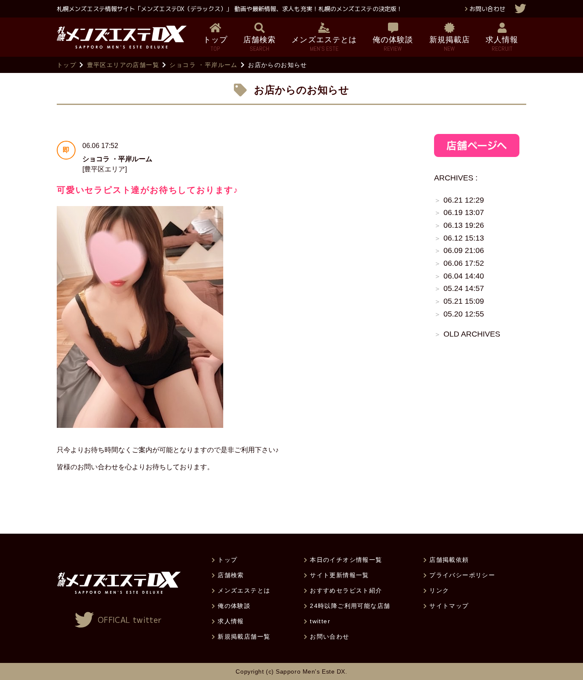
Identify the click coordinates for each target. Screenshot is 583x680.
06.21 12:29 (463, 200)
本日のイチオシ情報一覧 (346, 559)
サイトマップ (449, 605)
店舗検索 (231, 575)
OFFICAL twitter (130, 620)
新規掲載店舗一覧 (244, 636)
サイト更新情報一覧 (339, 575)
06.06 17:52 (463, 263)
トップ (66, 64)
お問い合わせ (487, 9)
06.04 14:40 (463, 276)
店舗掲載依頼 (449, 559)
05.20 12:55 (463, 314)
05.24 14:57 (463, 288)
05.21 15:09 (463, 301)
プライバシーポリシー (462, 575)
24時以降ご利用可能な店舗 (350, 605)
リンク (439, 590)
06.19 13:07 (463, 212)
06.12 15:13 (463, 238)
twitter (320, 621)
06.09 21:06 (463, 250)
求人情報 (231, 621)
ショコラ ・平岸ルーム (203, 64)
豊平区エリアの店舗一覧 (123, 64)
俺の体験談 (234, 605)
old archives (471, 334)
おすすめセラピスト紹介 (346, 590)
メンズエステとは (244, 590)
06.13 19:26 (463, 225)
